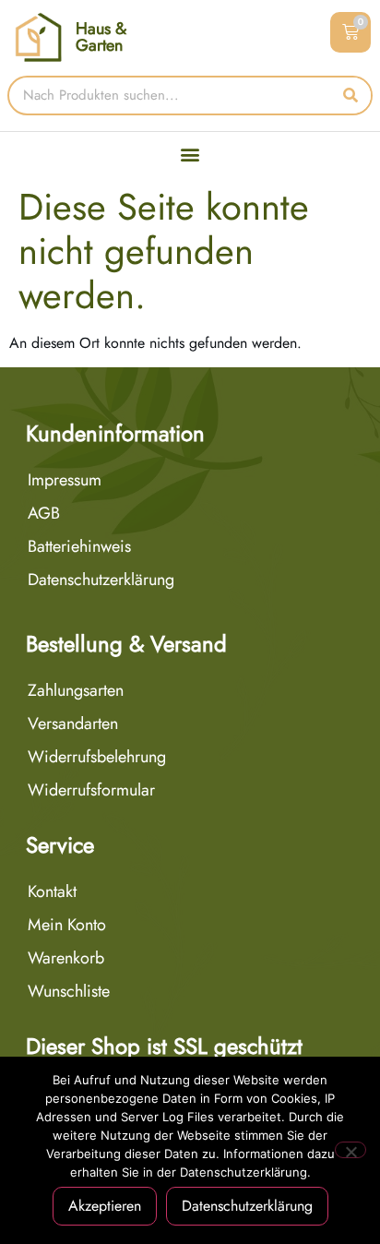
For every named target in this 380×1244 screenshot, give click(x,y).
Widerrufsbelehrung (97, 757)
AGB (44, 513)
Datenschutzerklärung (101, 580)
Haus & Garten (101, 37)
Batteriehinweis (79, 546)
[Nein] (350, 1150)
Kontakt (52, 891)
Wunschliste (69, 991)
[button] (190, 154)
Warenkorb (66, 958)
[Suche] (351, 96)
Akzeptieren (104, 1205)
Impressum (64, 480)
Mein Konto (67, 925)
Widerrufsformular (91, 790)
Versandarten (73, 724)
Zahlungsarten (76, 690)
